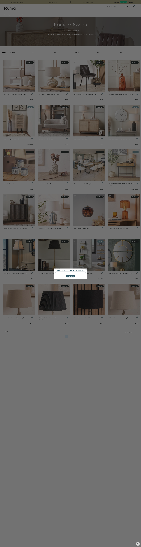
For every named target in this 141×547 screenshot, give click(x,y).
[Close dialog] (86, 269)
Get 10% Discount (70, 276)
